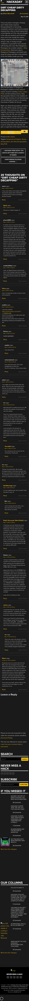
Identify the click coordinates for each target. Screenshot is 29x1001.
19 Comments (16, 949)
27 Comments (16, 929)
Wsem (4, 658)
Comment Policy (6, 738)
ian (6, 635)
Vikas (4, 288)
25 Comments (16, 845)
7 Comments (16, 825)
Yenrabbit (8, 446)
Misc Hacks (11, 137)
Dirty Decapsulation (20, 141)
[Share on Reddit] (8, 16)
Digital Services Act (22, 988)
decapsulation (5, 141)
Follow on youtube (7, 773)
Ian (4, 403)
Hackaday (14, 2)
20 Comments (23, 13)
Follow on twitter (5, 773)
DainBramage (8, 486)
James (5, 605)
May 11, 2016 (24, 17)
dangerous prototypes (13, 139)
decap (24, 139)
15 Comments (16, 920)
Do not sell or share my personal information (14, 990)
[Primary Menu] (26, 1)
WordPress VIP (17, 992)
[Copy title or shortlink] (11, 16)
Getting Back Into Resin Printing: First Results (18, 840)
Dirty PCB (4, 144)
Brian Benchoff (8, 14)
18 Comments (16, 802)
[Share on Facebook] (1, 16)
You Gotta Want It (17, 888)
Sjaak (5, 205)
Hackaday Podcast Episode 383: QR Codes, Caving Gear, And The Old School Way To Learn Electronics (19, 898)
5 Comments (16, 904)
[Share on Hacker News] (6, 16)
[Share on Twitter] (4, 16)
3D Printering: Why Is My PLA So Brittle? (18, 924)
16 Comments (16, 891)
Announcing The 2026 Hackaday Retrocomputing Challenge (18, 944)
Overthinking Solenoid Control (13, 160)
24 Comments (16, 812)
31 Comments (16, 835)
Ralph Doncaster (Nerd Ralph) (13, 520)
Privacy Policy (4, 988)
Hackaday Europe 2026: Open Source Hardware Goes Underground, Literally (17, 819)
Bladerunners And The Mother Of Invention (17, 830)
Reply (4, 200)
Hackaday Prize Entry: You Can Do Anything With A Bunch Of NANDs (13, 153)
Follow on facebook (2, 773)
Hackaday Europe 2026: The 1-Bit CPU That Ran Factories (17, 807)
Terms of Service (13, 988)
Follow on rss (10, 773)
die (12, 141)
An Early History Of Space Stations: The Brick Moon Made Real (19, 797)
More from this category (9, 849)
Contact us (13, 773)
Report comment (23, 200)
